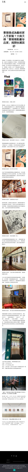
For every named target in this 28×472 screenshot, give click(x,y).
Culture (17, 51)
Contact (8, 462)
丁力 (16, 54)
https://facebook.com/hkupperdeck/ (13, 368)
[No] (26, 468)
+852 (11, 51)
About (8, 460)
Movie (20, 51)
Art (13, 51)
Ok (14, 470)
